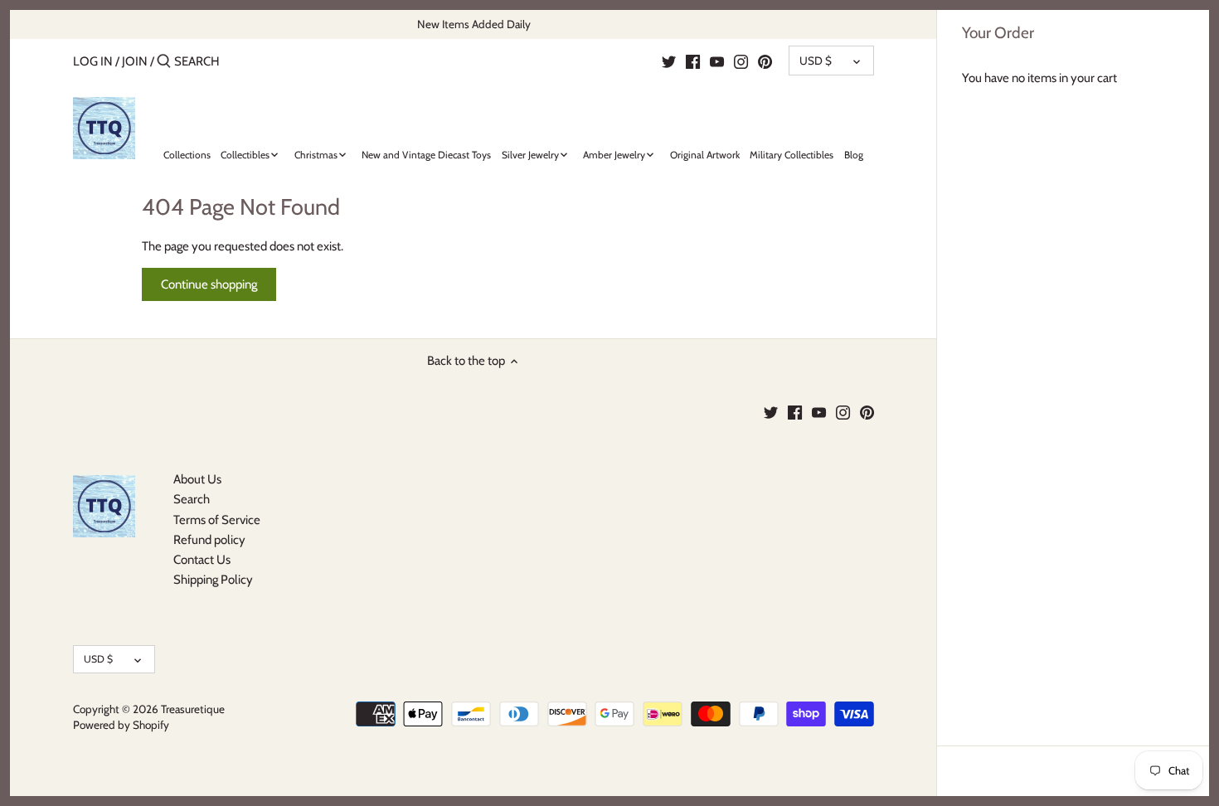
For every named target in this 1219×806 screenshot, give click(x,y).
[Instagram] (741, 60)
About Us (197, 479)
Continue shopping (209, 284)
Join (135, 61)
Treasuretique (193, 709)
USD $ (815, 60)
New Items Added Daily (474, 24)
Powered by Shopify (121, 724)
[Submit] (164, 62)
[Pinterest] (765, 60)
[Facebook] (693, 60)
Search (191, 499)
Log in (93, 61)
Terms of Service (216, 519)
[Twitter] (669, 60)
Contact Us (202, 559)
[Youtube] (717, 60)
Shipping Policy (213, 579)
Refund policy (209, 539)
